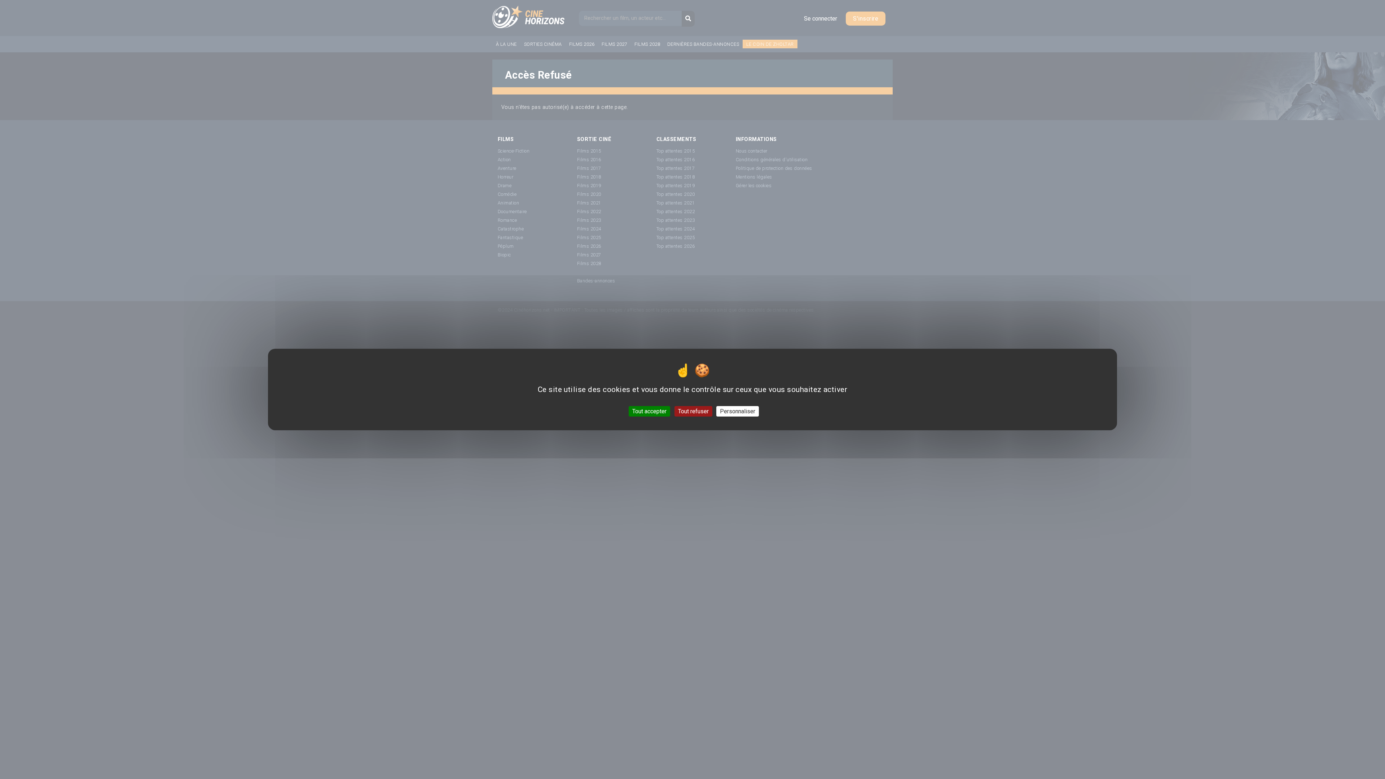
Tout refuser (693, 411)
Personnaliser (737, 411)
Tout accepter (649, 411)
